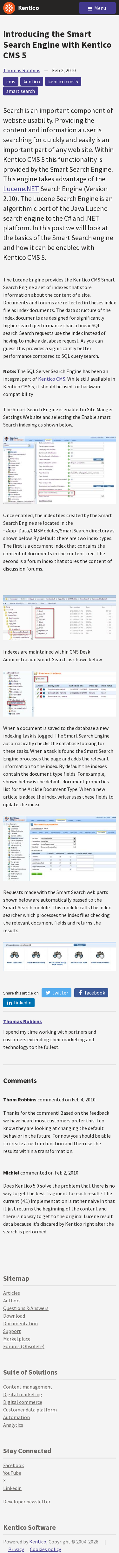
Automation (16, 1417)
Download (14, 1316)
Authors (12, 1300)
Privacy (16, 1549)
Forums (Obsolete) (23, 1346)
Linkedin (12, 1488)
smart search (20, 91)
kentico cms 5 (63, 81)
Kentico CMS (51, 379)
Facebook (94, 992)
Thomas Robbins (21, 70)
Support (12, 1331)
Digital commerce (22, 1402)
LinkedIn (22, 1002)
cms (10, 81)
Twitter (59, 992)
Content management (27, 1386)
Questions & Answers (26, 1308)
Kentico (37, 1541)
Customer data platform (30, 1409)
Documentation (20, 1323)
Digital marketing (22, 1394)
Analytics (13, 1425)
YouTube (12, 1473)
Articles (11, 1293)
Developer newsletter (26, 1501)
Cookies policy (45, 1549)
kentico (31, 81)
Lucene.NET (21, 188)
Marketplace (16, 1338)
